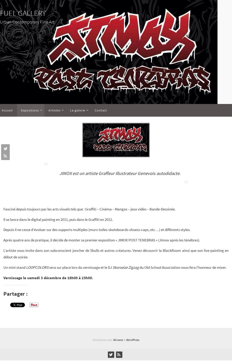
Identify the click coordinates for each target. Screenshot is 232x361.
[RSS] (4, 155)
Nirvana (118, 340)
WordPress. (133, 340)
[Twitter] (4, 148)
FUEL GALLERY (23, 13)
